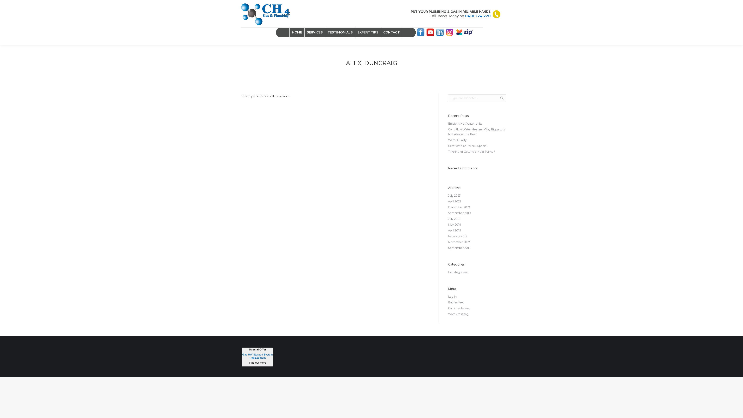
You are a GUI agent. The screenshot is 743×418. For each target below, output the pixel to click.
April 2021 (454, 201)
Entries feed (456, 302)
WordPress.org (458, 314)
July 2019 (454, 219)
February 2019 (457, 236)
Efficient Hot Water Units (465, 123)
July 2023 (454, 195)
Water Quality (457, 140)
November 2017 (459, 242)
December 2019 (459, 207)
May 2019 (454, 224)
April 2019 (454, 230)
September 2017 (459, 248)
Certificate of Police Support (467, 146)
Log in (452, 296)
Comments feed (459, 308)
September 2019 (459, 213)
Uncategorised (458, 272)
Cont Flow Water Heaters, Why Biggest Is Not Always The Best (476, 132)
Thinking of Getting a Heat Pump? (471, 151)
